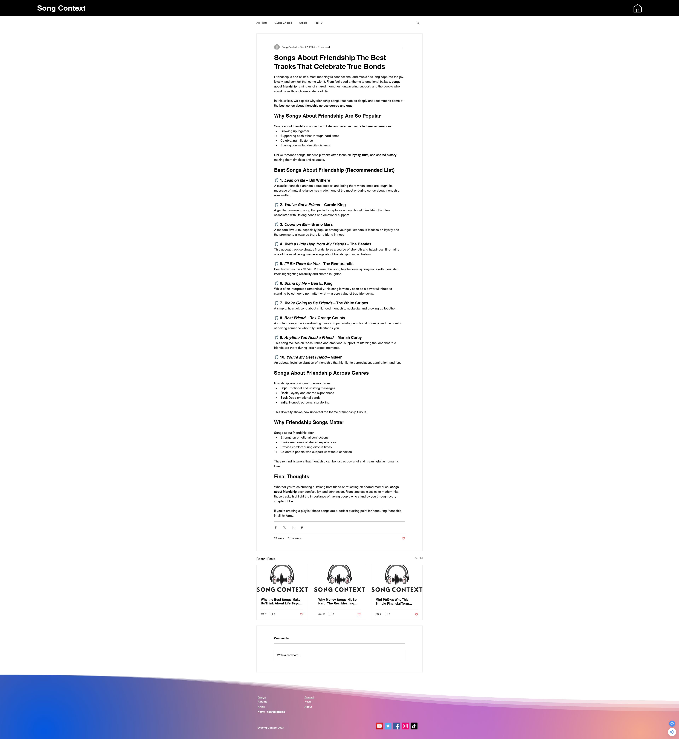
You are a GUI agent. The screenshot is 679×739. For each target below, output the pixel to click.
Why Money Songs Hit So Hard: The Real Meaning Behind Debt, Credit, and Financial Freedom (337, 601)
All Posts (261, 22)
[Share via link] (301, 527)
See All (419, 558)
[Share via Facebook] (275, 527)
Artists (303, 22)
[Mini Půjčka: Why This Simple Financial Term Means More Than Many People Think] (396, 579)
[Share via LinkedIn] (293, 527)
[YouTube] (379, 726)
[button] (638, 8)
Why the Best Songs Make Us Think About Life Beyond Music (282, 601)
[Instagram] (405, 726)
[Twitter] (388, 726)
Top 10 (318, 22)
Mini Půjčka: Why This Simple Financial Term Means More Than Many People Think (393, 601)
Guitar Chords (283, 22)
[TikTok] (414, 726)
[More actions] (403, 47)
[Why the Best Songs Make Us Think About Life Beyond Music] (282, 579)
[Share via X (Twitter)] (284, 527)
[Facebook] (396, 726)
